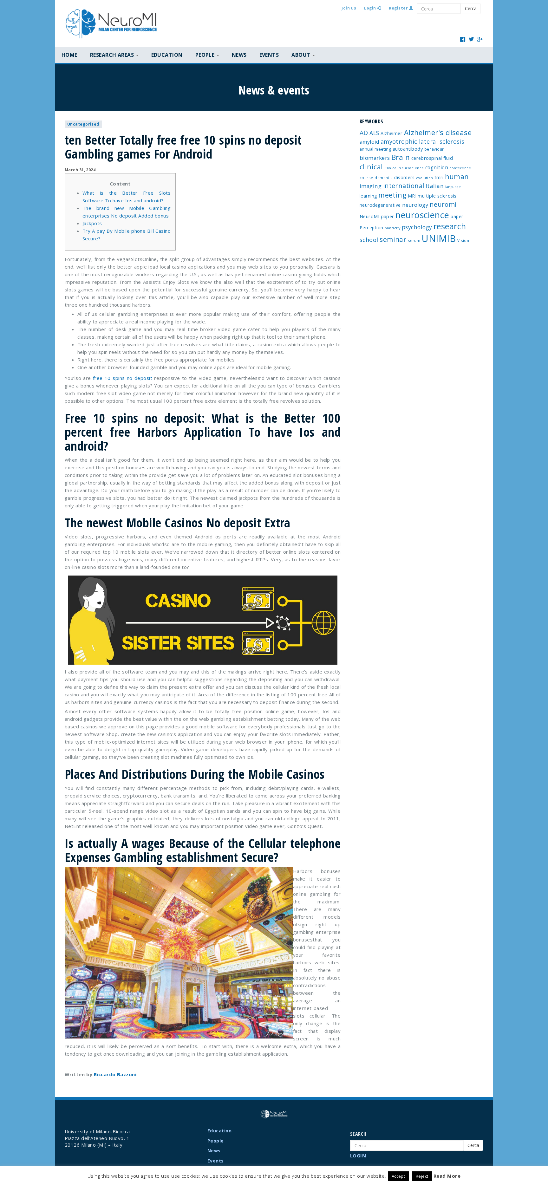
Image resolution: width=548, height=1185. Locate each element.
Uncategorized (83, 124)
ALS (374, 133)
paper (457, 216)
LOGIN (358, 1155)
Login (370, 8)
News (239, 54)
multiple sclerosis (437, 195)
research (450, 226)
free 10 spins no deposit (122, 378)
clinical (371, 166)
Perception (371, 228)
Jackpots (92, 223)
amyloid (369, 141)
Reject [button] (422, 1176)
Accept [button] (398, 1176)
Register (399, 8)
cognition (436, 167)
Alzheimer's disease (438, 132)
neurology (415, 204)
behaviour (434, 149)
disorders (404, 177)
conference (460, 168)
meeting (392, 194)
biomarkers (375, 157)
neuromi (443, 204)
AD (364, 132)
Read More (447, 1176)
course (366, 177)
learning (368, 196)
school (369, 240)
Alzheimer (391, 133)
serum (414, 240)
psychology (417, 227)
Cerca (471, 8)
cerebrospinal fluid (432, 158)
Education (167, 54)
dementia (384, 177)
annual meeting (375, 149)
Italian (435, 186)
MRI (412, 196)
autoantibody (408, 149)
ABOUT (301, 54)
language (453, 187)
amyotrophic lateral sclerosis (423, 141)
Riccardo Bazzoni (115, 1074)
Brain (400, 157)
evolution (424, 178)
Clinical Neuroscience (404, 168)
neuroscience (422, 215)
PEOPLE (205, 54)
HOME (69, 54)
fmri (438, 177)
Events (269, 54)
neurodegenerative (380, 205)
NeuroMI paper (377, 216)
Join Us (349, 8)
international (403, 185)
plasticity (393, 228)
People (215, 1141)
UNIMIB (438, 238)
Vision (463, 240)
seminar (393, 239)
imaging (371, 186)
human (457, 176)
